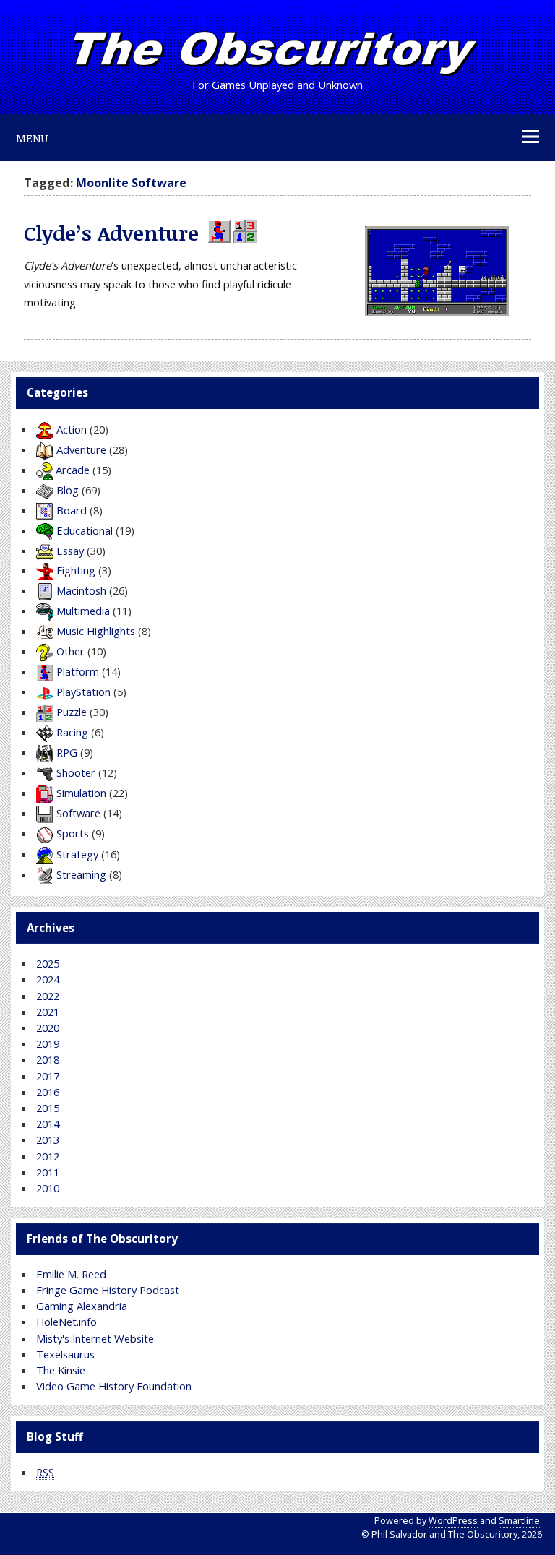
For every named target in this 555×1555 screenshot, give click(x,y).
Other (70, 651)
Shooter (75, 772)
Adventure (81, 449)
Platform (77, 671)
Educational (84, 530)
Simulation (81, 792)
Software (78, 813)
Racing (72, 732)
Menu (32, 138)
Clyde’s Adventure (111, 232)
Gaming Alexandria (81, 1305)
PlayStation (83, 691)
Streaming (81, 874)
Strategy (77, 854)
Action (71, 429)
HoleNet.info (66, 1321)
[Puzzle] (244, 232)
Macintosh (81, 590)
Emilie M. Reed (71, 1274)
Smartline (519, 1521)
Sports (72, 833)
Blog (67, 490)
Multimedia (83, 610)
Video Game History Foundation (114, 1386)
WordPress (453, 1521)
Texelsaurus (65, 1354)
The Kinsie (60, 1370)
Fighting (75, 570)
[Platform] (218, 232)
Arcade (73, 469)
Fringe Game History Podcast (107, 1290)
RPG (66, 752)
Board (71, 510)
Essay (70, 550)
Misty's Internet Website (95, 1338)
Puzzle (71, 712)
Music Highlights (95, 631)
